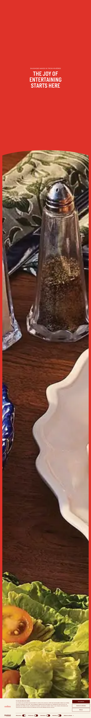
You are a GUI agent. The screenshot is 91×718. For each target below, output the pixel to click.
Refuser (81, 709)
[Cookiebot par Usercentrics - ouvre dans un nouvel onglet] (7, 715)
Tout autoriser (81, 701)
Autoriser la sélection (81, 705)
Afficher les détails (68, 715)
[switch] (36, 715)
